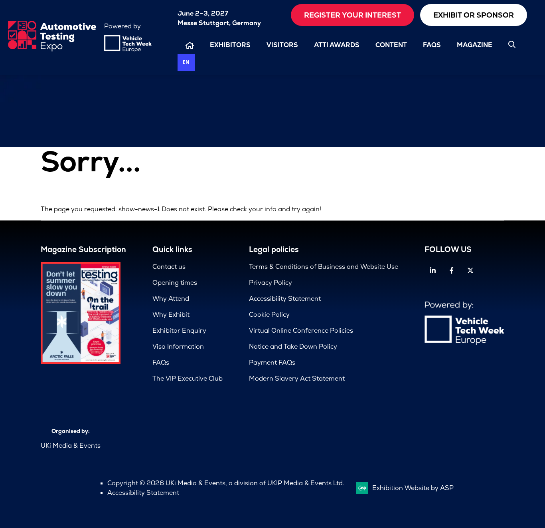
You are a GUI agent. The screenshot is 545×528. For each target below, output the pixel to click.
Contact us (169, 266)
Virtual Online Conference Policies (301, 330)
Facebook (451, 270)
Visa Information (178, 346)
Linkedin (433, 270)
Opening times (174, 282)
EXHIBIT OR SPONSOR (473, 15)
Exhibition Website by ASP (413, 488)
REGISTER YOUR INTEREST (352, 15)
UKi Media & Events (71, 445)
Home (190, 45)
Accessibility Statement (285, 298)
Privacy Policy (270, 282)
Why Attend (170, 298)
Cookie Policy (269, 314)
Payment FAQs (272, 362)
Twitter (470, 270)
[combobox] (186, 62)
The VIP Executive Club (187, 378)
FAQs (432, 45)
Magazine (474, 45)
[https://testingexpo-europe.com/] (52, 49)
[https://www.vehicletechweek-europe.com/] (128, 50)
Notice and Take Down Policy (293, 346)
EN (186, 62)
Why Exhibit (171, 314)
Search (511, 44)
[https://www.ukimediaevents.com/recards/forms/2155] (80, 361)
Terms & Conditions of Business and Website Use (323, 266)
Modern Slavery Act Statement (297, 378)
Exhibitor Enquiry (179, 330)
